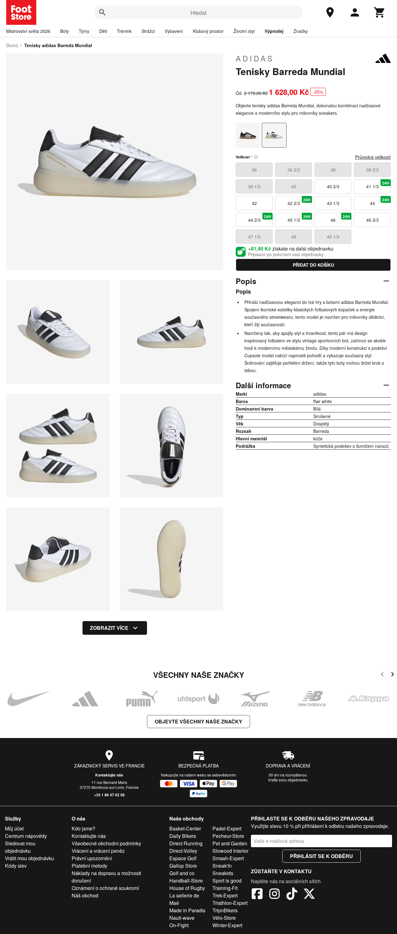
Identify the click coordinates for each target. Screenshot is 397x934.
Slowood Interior (230, 850)
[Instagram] (274, 894)
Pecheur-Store (228, 835)
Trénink (124, 31)
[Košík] (379, 12)
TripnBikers (225, 910)
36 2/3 (294, 170)
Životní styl (244, 31)
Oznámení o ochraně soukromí (105, 888)
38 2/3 (372, 170)
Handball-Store (186, 880)
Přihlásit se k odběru (321, 856)
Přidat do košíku (313, 265)
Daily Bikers (182, 835)
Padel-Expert (226, 828)
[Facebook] (257, 894)
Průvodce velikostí (373, 157)
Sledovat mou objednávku (20, 847)
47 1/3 (254, 237)
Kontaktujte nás (109, 774)
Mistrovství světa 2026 (28, 31)
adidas (255, 58)
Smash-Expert (228, 858)
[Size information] (256, 157)
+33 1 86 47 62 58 (109, 795)
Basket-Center (185, 828)
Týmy (84, 31)
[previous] (382, 675)
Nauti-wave (181, 917)
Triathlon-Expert (230, 902)
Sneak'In (222, 865)
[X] (309, 894)
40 (293, 186)
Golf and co (181, 873)
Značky (300, 31)
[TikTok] (292, 894)
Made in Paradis (187, 910)
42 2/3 (299, 201)
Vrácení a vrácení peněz (98, 850)
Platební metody (89, 865)
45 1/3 (299, 218)
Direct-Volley (183, 850)
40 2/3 (333, 186)
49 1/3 (333, 237)
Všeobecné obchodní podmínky (106, 843)
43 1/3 (333, 203)
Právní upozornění (92, 858)
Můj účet (14, 828)
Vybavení (174, 31)
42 (254, 203)
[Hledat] (102, 12)
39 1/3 (254, 186)
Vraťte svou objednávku (288, 779)
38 (333, 170)
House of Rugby (187, 888)
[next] (392, 675)
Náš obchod (85, 895)
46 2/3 (372, 220)
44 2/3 (259, 218)
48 (293, 237)
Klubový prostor (208, 31)
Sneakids (222, 873)
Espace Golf (182, 858)
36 (254, 170)
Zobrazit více (109, 627)
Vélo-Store (224, 917)
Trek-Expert (225, 895)
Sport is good (227, 880)
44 (380, 201)
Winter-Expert (227, 925)
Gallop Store (183, 865)
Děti (103, 31)
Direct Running (186, 843)
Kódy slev (16, 865)
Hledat (198, 12)
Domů (12, 45)
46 (340, 218)
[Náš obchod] (330, 12)
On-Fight (179, 925)
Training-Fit (225, 888)
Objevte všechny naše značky (198, 721)
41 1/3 (378, 184)
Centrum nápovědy (26, 835)
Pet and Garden (229, 843)
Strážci (148, 31)
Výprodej (274, 31)
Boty (64, 31)
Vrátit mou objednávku (29, 858)
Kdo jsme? (83, 828)
